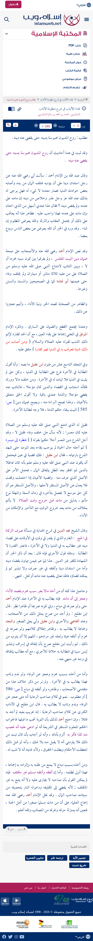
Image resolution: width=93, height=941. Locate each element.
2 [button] (78, 125)
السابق (21, 829)
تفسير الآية (79, 857)
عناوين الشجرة (35, 857)
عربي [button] (82, 5)
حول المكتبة (73, 62)
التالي (11, 829)
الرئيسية (81, 100)
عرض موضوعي (71, 79)
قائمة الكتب (73, 70)
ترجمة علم (57, 857)
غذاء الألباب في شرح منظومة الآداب (56, 100)
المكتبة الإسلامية (57, 33)
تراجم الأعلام (71, 87)
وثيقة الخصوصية (80, 887)
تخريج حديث (79, 865)
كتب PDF (75, 45)
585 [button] (47, 126)
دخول (12, 4)
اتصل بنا (42, 887)
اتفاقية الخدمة (58, 887)
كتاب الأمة (73, 53)
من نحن (28, 887)
